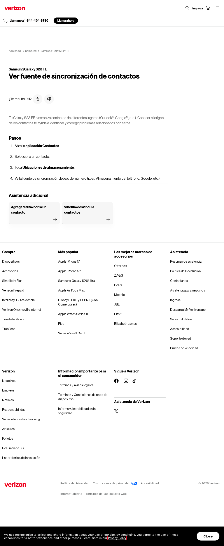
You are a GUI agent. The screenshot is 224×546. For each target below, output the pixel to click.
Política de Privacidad (74, 483)
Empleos (8, 390)
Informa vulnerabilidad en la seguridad (77, 411)
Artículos (8, 429)
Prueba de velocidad (184, 348)
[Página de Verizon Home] (14, 8)
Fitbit (117, 314)
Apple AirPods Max (71, 290)
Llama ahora (65, 20)
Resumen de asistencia (186, 261)
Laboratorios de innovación (21, 458)
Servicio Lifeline (181, 319)
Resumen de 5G (13, 448)
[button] (37, 99)
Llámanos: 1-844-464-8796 (29, 20)
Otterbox (120, 266)
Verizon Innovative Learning (21, 419)
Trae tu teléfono (13, 319)
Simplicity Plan (12, 281)
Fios (61, 323)
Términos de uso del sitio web (106, 493)
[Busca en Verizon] (187, 8)
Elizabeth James (125, 323)
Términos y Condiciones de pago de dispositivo (82, 397)
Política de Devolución (185, 271)
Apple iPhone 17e (69, 271)
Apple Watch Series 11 (73, 314)
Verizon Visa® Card (71, 333)
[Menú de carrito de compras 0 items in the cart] (208, 8)
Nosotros (9, 381)
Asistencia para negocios (187, 290)
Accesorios (10, 271)
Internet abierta (71, 493)
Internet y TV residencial (18, 300)
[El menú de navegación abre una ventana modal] (217, 8)
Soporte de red (180, 338)
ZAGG (118, 275)
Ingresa (175, 300)
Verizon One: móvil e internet (21, 309)
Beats (118, 285)
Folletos (7, 438)
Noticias (8, 400)
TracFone (8, 329)
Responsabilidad (14, 409)
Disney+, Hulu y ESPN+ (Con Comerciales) (78, 302)
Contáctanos (179, 281)
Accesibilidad (179, 329)
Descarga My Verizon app (188, 309)
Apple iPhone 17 (69, 261)
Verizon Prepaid (13, 290)
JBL (117, 304)
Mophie (119, 295)
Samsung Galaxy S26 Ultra (76, 281)
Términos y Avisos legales (76, 385)
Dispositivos (11, 261)
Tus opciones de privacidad (112, 483)
